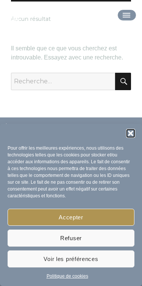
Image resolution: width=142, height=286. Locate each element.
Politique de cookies (67, 276)
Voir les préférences (71, 259)
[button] (130, 133)
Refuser (71, 238)
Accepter (71, 217)
